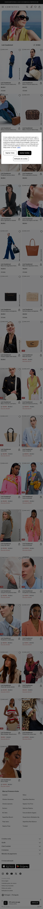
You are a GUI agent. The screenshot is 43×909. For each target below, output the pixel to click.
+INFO (18, 147)
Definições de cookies (21, 159)
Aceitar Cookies (25, 153)
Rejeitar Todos (10, 153)
